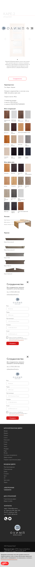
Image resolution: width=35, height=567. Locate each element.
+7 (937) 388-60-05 (11, 514)
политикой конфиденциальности (16, 340)
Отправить (13, 343)
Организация (10, 318)
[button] (28, 28)
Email (7, 331)
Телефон (8, 324)
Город (7, 312)
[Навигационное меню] (32, 28)
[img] (17, 530)
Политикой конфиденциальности (9, 559)
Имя (7, 306)
